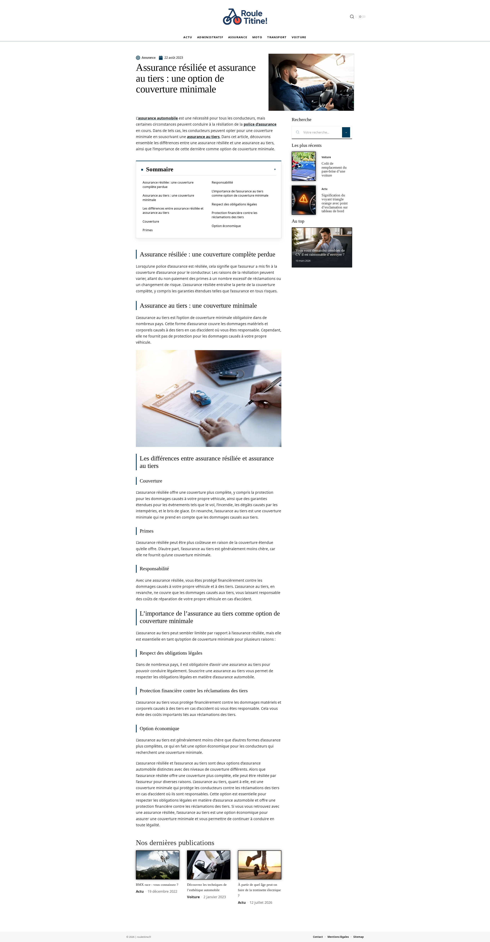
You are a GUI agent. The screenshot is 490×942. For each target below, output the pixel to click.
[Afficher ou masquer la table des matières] (224, 169)
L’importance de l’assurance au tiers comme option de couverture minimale (240, 193)
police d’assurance (260, 124)
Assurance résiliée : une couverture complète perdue (168, 184)
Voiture (193, 897)
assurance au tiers (203, 136)
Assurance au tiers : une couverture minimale (168, 197)
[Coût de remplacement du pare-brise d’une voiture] (304, 166)
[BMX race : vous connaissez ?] (157, 865)
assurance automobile (158, 118)
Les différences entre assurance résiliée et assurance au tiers (173, 210)
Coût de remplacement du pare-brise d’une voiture (334, 169)
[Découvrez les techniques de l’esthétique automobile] (208, 865)
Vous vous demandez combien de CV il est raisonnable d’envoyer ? (320, 252)
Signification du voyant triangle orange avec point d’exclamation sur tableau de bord (335, 203)
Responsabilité (222, 182)
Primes (148, 230)
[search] (352, 16)
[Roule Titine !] (245, 16)
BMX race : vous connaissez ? (157, 885)
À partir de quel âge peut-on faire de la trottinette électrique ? (259, 890)
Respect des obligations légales (234, 204)
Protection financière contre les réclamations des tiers (234, 215)
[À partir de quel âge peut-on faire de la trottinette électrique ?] (259, 865)
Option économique (226, 226)
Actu (140, 891)
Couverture (151, 221)
